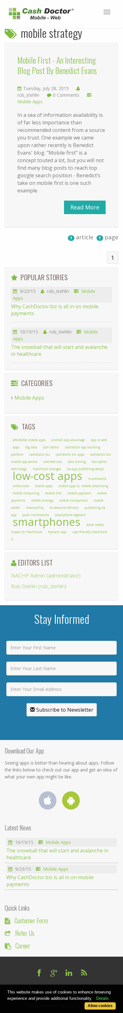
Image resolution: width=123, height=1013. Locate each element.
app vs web (99, 440)
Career (22, 945)
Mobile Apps (30, 102)
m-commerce (97, 478)
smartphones (46, 522)
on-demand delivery (64, 507)
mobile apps (43, 486)
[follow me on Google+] (54, 973)
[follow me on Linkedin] (69, 973)
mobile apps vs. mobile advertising (83, 486)
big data (31, 447)
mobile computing (26, 493)
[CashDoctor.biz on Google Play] (73, 802)
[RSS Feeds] (84, 973)
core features (53, 461)
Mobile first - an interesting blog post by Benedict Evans (57, 65)
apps (16, 447)
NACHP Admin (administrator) (45, 575)
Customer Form (31, 920)
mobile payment (79, 493)
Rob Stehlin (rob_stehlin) (39, 586)
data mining (77, 461)
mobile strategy (42, 500)
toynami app (57, 532)
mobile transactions (73, 500)
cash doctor (51, 447)
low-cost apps (47, 476)
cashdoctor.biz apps (70, 454)
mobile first (53, 493)
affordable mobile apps (29, 440)
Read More (84, 207)
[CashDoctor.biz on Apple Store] (50, 802)
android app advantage (68, 440)
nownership (35, 507)
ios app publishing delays (85, 469)
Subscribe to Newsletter (64, 709)
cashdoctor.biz (40, 454)
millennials (21, 486)
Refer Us (24, 933)
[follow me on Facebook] (39, 973)
